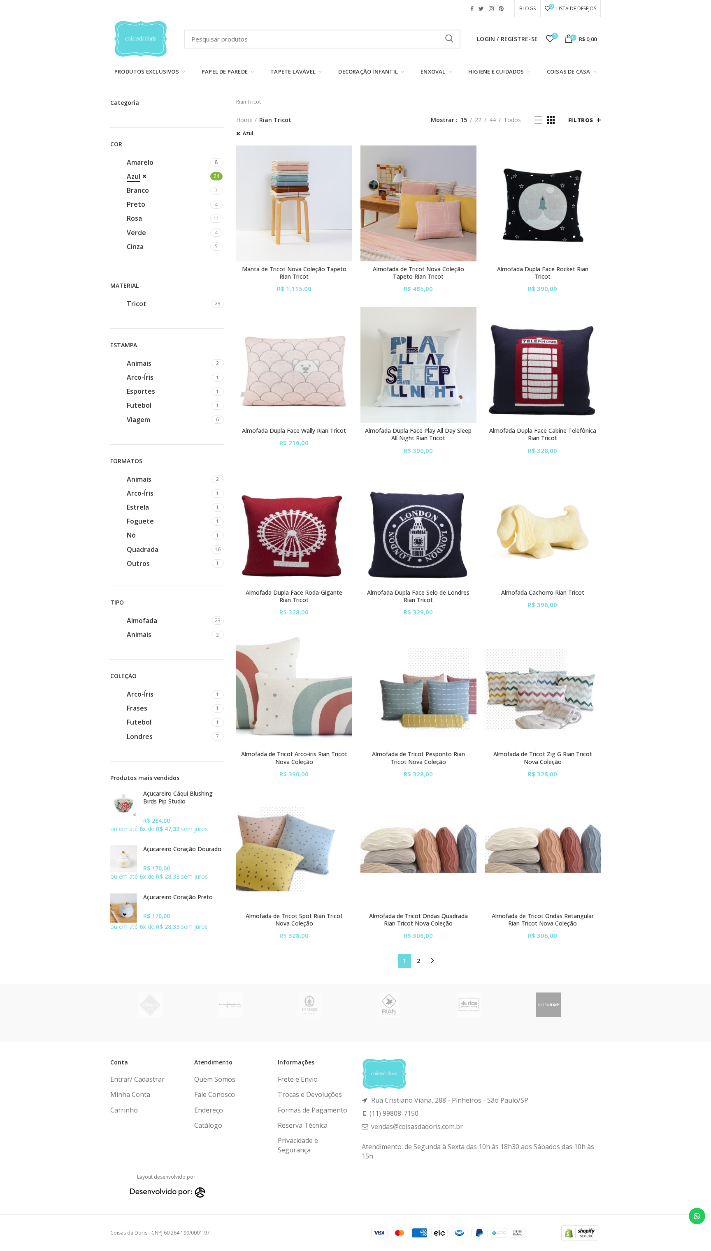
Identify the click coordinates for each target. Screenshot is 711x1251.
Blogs (527, 8)
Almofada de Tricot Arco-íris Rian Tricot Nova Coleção (294, 757)
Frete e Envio (298, 1079)
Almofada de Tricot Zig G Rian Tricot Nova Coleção (542, 757)
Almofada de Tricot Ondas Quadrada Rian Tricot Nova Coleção (418, 919)
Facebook (472, 8)
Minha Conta (130, 1094)
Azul (248, 133)
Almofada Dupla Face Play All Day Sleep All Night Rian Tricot (418, 434)
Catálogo (208, 1125)
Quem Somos (214, 1079)
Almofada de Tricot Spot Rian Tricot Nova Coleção (294, 919)
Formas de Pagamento (312, 1110)
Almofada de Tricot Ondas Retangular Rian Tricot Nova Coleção (543, 919)
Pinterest (501, 8)
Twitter (481, 8)
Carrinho (124, 1110)
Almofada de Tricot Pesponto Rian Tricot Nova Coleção (418, 757)
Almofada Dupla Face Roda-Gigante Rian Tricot (294, 596)
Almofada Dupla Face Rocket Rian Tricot (542, 272)
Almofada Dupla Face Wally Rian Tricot (294, 430)
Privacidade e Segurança (298, 1145)
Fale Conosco (214, 1094)
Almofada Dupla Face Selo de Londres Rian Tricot (418, 596)
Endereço (208, 1110)
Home (244, 120)
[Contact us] (697, 1216)
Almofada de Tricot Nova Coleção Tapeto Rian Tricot (418, 272)
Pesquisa (449, 39)
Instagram (491, 8)
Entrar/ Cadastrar (137, 1079)
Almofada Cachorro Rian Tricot (542, 592)
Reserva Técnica (303, 1125)
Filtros (580, 120)
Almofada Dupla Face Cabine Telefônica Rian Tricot (542, 434)
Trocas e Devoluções (310, 1094)
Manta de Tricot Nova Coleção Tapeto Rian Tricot (294, 272)
